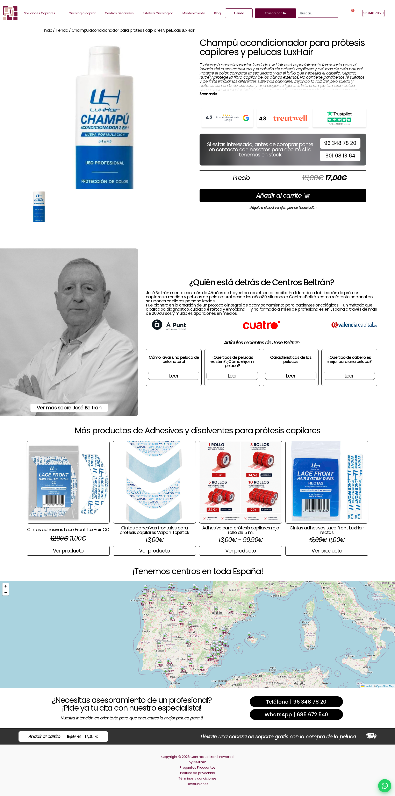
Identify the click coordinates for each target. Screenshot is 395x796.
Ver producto (68, 550)
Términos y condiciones (197, 778)
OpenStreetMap (385, 686)
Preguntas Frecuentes (197, 767)
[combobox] (315, 13)
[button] (146, 589)
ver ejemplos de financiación (295, 207)
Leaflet (368, 686)
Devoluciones (197, 784)
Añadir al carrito (279, 195)
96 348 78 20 (340, 143)
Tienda (62, 30)
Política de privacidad (197, 773)
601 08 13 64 (340, 155)
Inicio (47, 30)
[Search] (335, 13)
